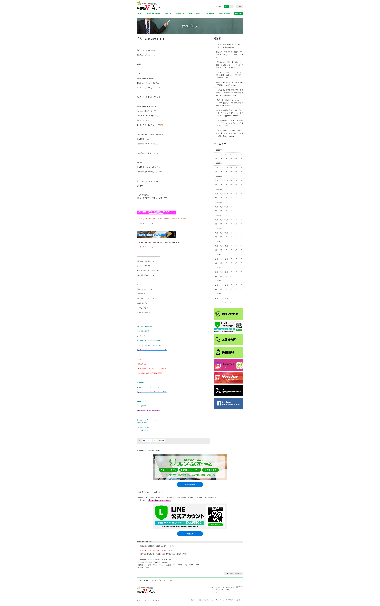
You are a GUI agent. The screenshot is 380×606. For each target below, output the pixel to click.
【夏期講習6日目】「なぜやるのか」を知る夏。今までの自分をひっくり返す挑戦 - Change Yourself (229, 133)
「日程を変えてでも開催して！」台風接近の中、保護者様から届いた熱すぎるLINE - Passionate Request (229, 92)
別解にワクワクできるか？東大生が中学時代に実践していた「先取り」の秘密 (229, 54)
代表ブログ (238, 14)
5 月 (221, 159)
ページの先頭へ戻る (234, 573)
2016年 (218, 281)
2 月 (236, 159)
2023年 (219, 189)
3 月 (231, 159)
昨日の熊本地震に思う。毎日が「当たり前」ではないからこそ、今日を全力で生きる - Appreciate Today (229, 113)
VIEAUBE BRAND (153, 14)
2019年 (218, 241)
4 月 (226, 159)
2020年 (219, 228)
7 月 (241, 154)
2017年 (218, 267)
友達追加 (190, 534)
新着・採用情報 (224, 14)
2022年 (219, 202)
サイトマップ (156, 600)
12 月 (216, 167)
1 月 (241, 159)
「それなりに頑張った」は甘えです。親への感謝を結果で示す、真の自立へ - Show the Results (229, 75)
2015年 (218, 294)
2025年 (219, 163)
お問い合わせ (209, 14)
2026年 (219, 150)
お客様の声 (180, 14)
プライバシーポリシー (143, 600)
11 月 (221, 167)
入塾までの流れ (194, 14)
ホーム (139, 580)
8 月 (236, 154)
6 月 (216, 159)
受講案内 (168, 14)
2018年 (218, 254)
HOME (140, 14)
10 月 (226, 167)
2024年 (219, 176)
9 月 (231, 167)
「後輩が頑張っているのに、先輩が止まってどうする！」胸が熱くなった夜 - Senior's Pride (229, 123)
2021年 (218, 215)
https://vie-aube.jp (218, 592)
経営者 (217, 38)
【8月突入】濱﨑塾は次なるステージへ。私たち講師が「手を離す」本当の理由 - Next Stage (229, 102)
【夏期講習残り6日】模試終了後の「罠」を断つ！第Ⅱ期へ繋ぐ (228, 46)
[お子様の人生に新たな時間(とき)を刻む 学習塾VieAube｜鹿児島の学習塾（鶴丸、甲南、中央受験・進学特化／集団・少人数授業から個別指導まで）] (149, 5)
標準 (226, 7)
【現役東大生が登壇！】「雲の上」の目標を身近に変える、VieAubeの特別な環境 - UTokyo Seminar (229, 65)
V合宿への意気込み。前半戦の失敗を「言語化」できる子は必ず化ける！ (229, 83)
